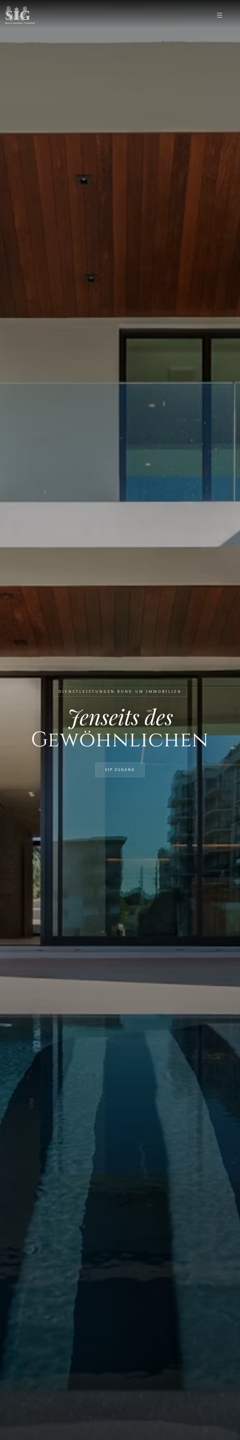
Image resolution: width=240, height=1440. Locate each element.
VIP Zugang (120, 769)
